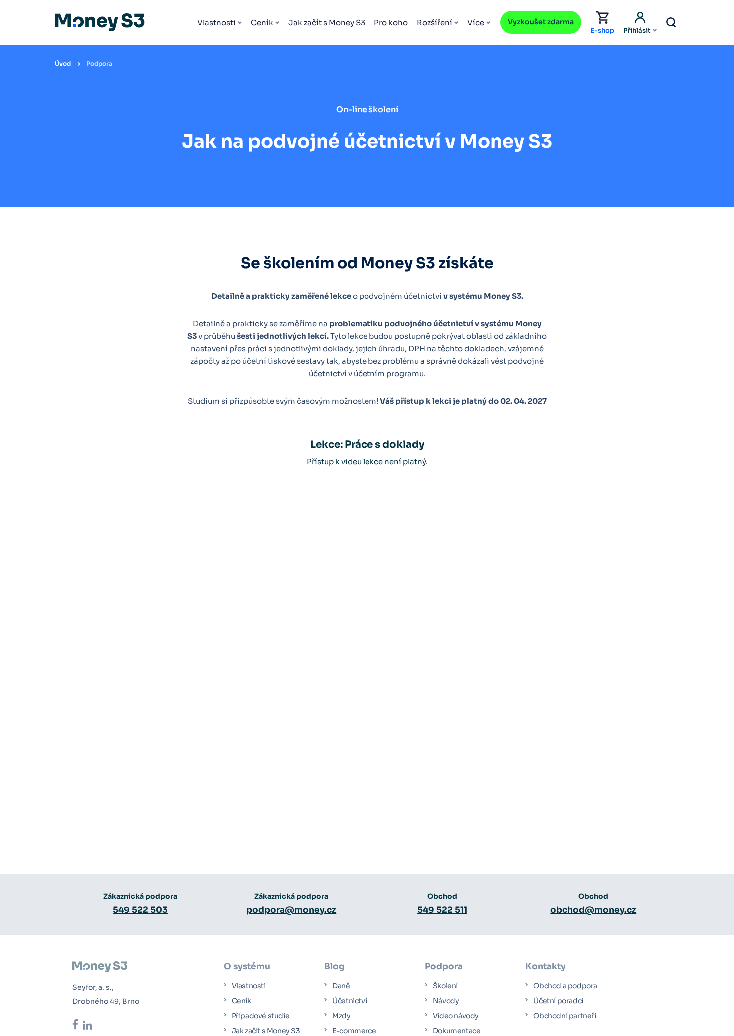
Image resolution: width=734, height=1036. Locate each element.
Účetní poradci (558, 1000)
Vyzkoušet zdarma (541, 21)
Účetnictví (349, 1000)
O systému (247, 966)
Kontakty (545, 966)
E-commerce (354, 1030)
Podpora (99, 63)
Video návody (456, 1015)
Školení (445, 985)
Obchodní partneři (564, 1015)
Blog (334, 966)
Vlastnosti (216, 22)
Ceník (262, 22)
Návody (446, 1000)
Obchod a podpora (565, 985)
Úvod (63, 63)
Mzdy (341, 1015)
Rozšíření (434, 22)
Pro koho (391, 22)
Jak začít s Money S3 (326, 22)
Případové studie (261, 1015)
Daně (341, 985)
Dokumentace (457, 1030)
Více (475, 22)
